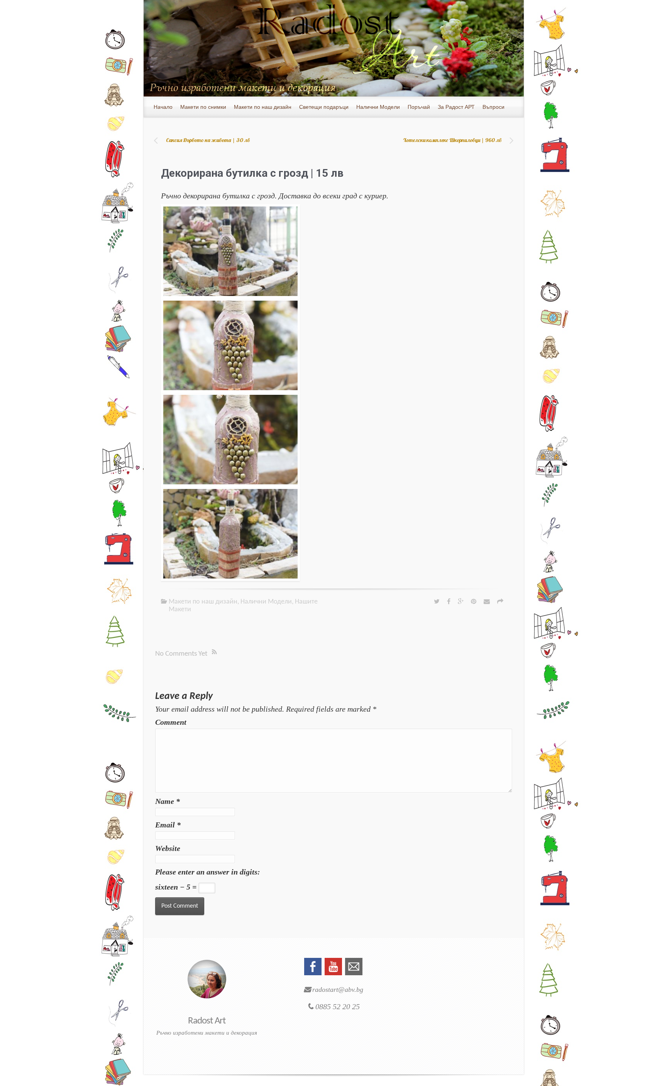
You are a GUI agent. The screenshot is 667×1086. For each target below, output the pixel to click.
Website (167, 848)
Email (168, 824)
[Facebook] (313, 965)
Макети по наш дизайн (203, 602)
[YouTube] (333, 965)
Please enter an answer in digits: (207, 872)
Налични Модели (266, 602)
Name (167, 801)
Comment (170, 722)
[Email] (353, 965)
